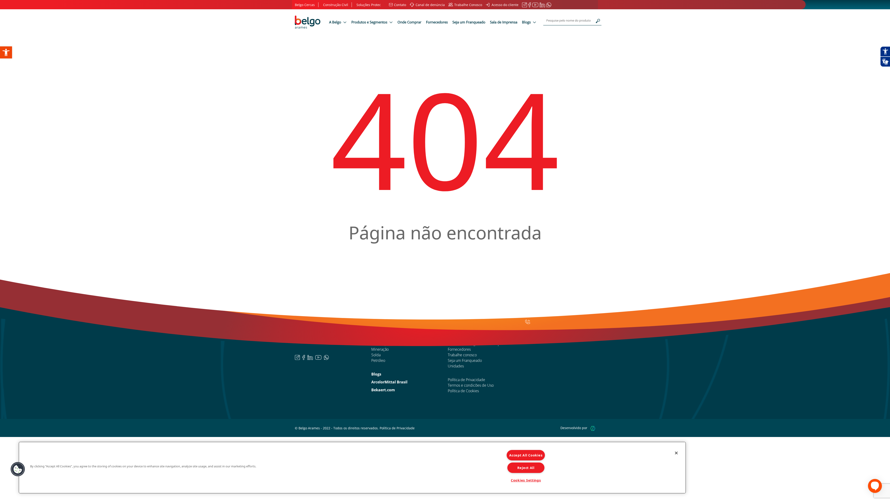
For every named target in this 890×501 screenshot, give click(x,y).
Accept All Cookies (525, 455)
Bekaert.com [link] (383, 389)
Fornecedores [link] (437, 22)
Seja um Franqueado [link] (468, 22)
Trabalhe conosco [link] (462, 354)
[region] (352, 468)
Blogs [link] (527, 22)
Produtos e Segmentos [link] (369, 22)
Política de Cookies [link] (463, 390)
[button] (17, 469)
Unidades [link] (456, 366)
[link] (6, 52)
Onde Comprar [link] (409, 22)
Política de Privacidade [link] (466, 379)
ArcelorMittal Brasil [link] (389, 382)
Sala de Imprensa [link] (503, 22)
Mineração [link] (380, 349)
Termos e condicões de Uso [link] (471, 385)
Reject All (525, 468)
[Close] (676, 453)
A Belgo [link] (335, 22)
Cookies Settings (526, 480)
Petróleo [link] (378, 360)
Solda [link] (376, 354)
